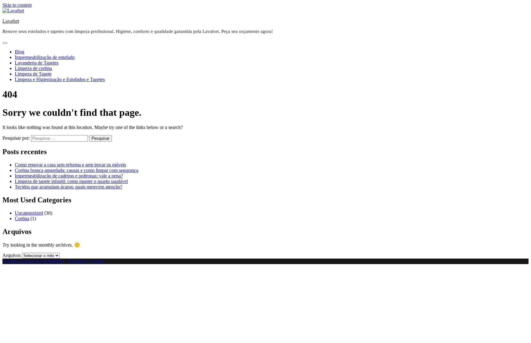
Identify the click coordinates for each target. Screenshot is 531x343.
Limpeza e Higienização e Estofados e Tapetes (60, 79)
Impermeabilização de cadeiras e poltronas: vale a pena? (69, 175)
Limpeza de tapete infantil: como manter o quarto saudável (71, 181)
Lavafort (10, 21)
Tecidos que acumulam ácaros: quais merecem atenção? (68, 186)
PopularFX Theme (86, 261)
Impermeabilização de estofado (45, 57)
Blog (19, 51)
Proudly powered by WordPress (33, 261)
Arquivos (11, 255)
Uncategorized (29, 213)
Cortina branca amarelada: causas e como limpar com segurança (76, 170)
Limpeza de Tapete (33, 73)
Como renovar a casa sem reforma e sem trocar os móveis (70, 164)
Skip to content (17, 5)
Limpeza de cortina (33, 68)
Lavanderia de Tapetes (36, 62)
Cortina (22, 218)
